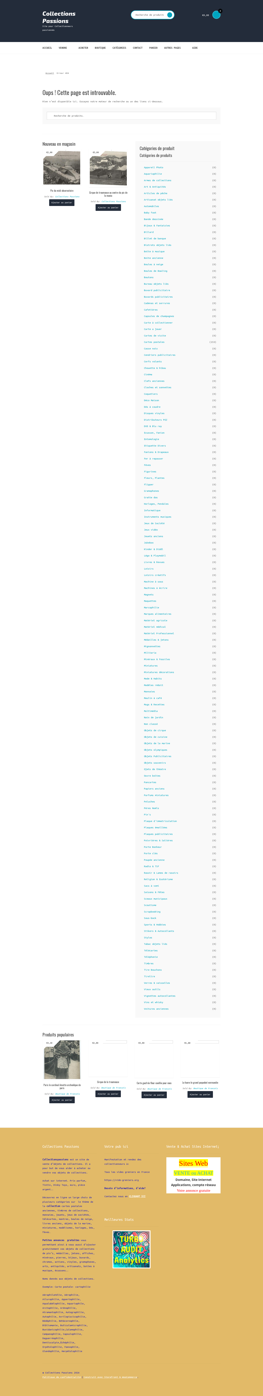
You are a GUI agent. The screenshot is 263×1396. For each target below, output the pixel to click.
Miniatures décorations (159, 672)
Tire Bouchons (153, 969)
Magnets (149, 594)
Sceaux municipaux (155, 898)
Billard (149, 232)
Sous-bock (150, 918)
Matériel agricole (155, 620)
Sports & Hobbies (155, 924)
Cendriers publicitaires (159, 354)
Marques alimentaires (157, 613)
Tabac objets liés (155, 943)
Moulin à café (153, 698)
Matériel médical (155, 626)
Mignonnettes (152, 646)
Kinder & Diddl (153, 549)
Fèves (147, 465)
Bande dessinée (153, 219)
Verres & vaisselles (157, 982)
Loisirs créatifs (155, 575)
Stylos (148, 937)
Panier (153, 47)
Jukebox (149, 542)
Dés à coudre (152, 406)
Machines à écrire (155, 588)
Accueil (47, 47)
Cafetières (151, 309)
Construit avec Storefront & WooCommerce (110, 1377)
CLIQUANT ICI (137, 1196)
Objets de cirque (155, 730)
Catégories (119, 47)
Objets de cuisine (155, 736)
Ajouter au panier (61, 202)
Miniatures (151, 665)
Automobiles (151, 206)
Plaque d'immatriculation (160, 821)
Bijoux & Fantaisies (157, 225)
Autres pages (172, 47)
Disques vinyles (154, 413)
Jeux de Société (154, 523)
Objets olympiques (155, 749)
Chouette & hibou (155, 368)
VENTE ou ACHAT (193, 1173)
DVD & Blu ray (153, 426)
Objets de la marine (157, 743)
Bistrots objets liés (157, 245)
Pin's (147, 814)
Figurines (150, 471)
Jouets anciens (153, 536)
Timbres (149, 963)
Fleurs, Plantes (154, 477)
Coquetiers (151, 393)
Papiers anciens (154, 788)
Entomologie (151, 439)
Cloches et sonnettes (157, 387)
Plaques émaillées (155, 827)
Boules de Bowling (155, 270)
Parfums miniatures (156, 795)
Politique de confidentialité (61, 1377)
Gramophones (151, 490)
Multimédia (151, 711)
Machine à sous (153, 581)
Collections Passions (58, 17)
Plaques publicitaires (158, 834)
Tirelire (149, 976)
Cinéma (148, 374)
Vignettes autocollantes (159, 995)
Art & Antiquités (155, 186)
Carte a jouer (153, 329)
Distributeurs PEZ (155, 419)
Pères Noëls (151, 808)
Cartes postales (154, 342)
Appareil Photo (153, 167)
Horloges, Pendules (156, 503)
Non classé (151, 724)
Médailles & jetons (156, 639)
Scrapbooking (152, 911)
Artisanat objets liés (158, 199)
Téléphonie (151, 956)
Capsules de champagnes (159, 316)
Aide (195, 47)
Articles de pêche (155, 193)
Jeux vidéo (151, 529)
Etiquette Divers (155, 445)
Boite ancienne (153, 258)
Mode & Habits (153, 678)
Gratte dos (151, 497)
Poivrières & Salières (158, 840)
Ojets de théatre (155, 769)
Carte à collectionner (158, 322)
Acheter (83, 47)
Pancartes (150, 782)
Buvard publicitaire (157, 290)
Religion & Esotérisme (158, 879)
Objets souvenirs (155, 762)
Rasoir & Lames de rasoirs (161, 872)
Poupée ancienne (154, 859)
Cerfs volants (153, 361)
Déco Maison (151, 400)
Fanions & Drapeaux (156, 452)
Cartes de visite (155, 335)
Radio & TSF (151, 866)
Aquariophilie (153, 173)
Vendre (63, 47)
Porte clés (151, 853)
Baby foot (150, 212)
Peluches (149, 801)
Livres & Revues (154, 562)
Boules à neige (153, 264)
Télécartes (151, 950)
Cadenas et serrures (157, 303)
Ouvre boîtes (152, 775)
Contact (137, 47)
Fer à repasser (153, 458)
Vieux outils (152, 989)
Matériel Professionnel (159, 633)
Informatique (152, 510)
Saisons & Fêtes (154, 892)
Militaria (150, 652)
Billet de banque (155, 238)
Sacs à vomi (151, 885)
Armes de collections (157, 180)
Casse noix (151, 348)
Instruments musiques (157, 516)
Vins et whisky (153, 1002)
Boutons (149, 277)
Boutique (100, 47)
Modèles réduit (153, 685)
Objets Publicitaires (157, 756)
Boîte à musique (154, 251)
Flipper (149, 484)
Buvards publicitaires (158, 296)
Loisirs (149, 568)
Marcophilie (151, 607)
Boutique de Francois (67, 1094)
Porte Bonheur (153, 847)
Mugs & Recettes (154, 704)
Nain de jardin (153, 717)
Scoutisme (150, 905)
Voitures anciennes (156, 1008)
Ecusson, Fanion (154, 432)
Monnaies (149, 691)
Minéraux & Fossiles (157, 659)
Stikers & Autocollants (159, 931)
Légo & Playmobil (155, 555)
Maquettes (150, 601)
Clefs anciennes (154, 381)
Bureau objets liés (156, 283)
